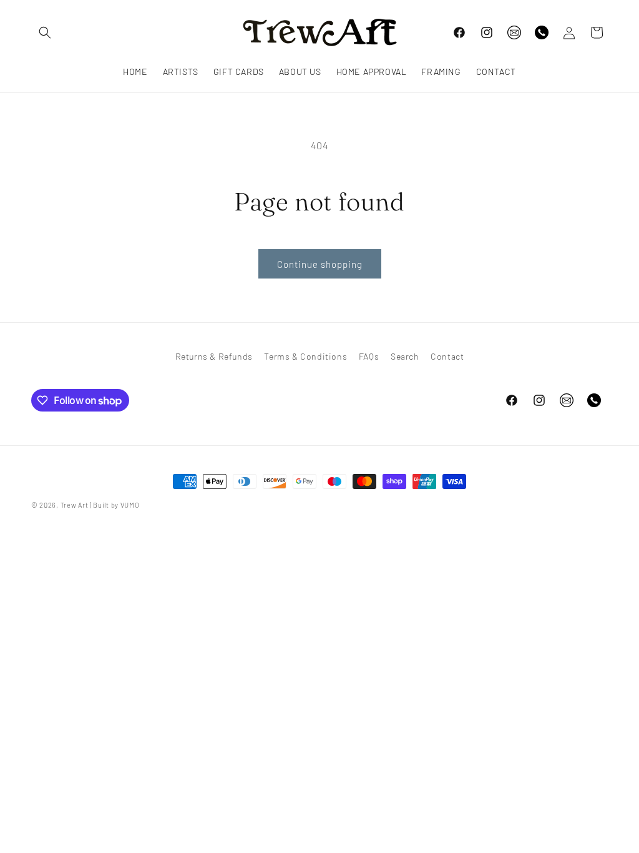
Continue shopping (320, 264)
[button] (45, 32)
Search (405, 356)
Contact (447, 356)
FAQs (369, 356)
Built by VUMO (116, 505)
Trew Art (75, 505)
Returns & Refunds (214, 356)
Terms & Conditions (305, 356)
